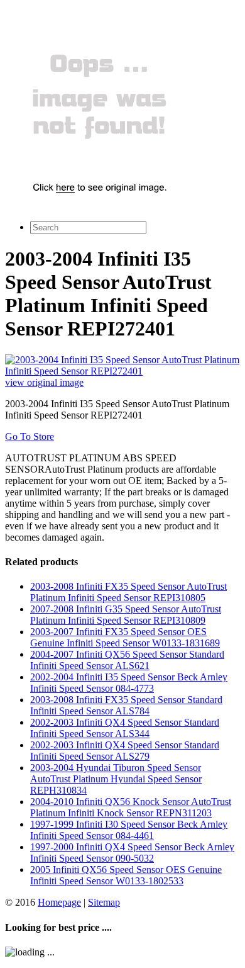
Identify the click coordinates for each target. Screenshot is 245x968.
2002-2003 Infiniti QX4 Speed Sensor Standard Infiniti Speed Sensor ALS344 (124, 728)
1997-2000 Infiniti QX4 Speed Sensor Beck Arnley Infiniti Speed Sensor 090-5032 (132, 852)
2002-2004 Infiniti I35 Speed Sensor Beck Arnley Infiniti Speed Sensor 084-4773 (128, 683)
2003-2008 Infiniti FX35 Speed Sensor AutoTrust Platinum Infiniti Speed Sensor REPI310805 (128, 592)
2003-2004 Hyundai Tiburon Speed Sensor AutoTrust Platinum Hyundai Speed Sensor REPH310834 (116, 779)
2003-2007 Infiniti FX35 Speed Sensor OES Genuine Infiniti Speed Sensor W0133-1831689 (125, 637)
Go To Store (29, 436)
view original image (44, 382)
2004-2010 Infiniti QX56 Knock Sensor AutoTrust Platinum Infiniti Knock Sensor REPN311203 (130, 807)
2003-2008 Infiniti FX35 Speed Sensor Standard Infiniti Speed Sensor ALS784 (126, 705)
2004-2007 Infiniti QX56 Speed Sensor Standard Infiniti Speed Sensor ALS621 (127, 660)
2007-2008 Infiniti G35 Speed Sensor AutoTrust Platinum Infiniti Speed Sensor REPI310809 (125, 615)
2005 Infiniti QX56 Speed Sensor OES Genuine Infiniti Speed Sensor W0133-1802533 (126, 875)
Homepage (59, 902)
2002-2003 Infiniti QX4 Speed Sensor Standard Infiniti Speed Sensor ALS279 (124, 751)
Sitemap (104, 902)
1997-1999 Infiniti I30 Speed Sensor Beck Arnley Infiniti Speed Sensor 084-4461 (128, 830)
